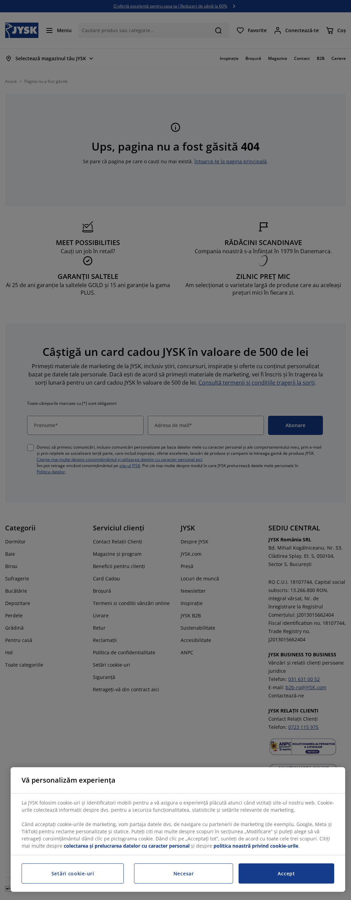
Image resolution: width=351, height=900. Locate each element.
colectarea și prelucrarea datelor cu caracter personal (127, 846)
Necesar (183, 873)
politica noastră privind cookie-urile (256, 846)
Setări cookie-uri (72, 873)
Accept (286, 873)
